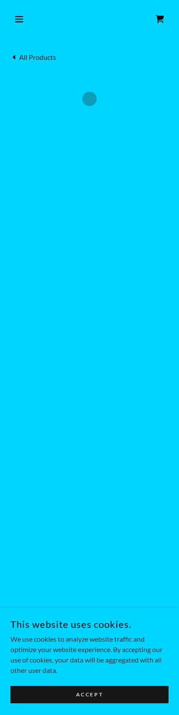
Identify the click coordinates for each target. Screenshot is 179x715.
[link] (33, 56)
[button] (22, 19)
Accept (89, 694)
